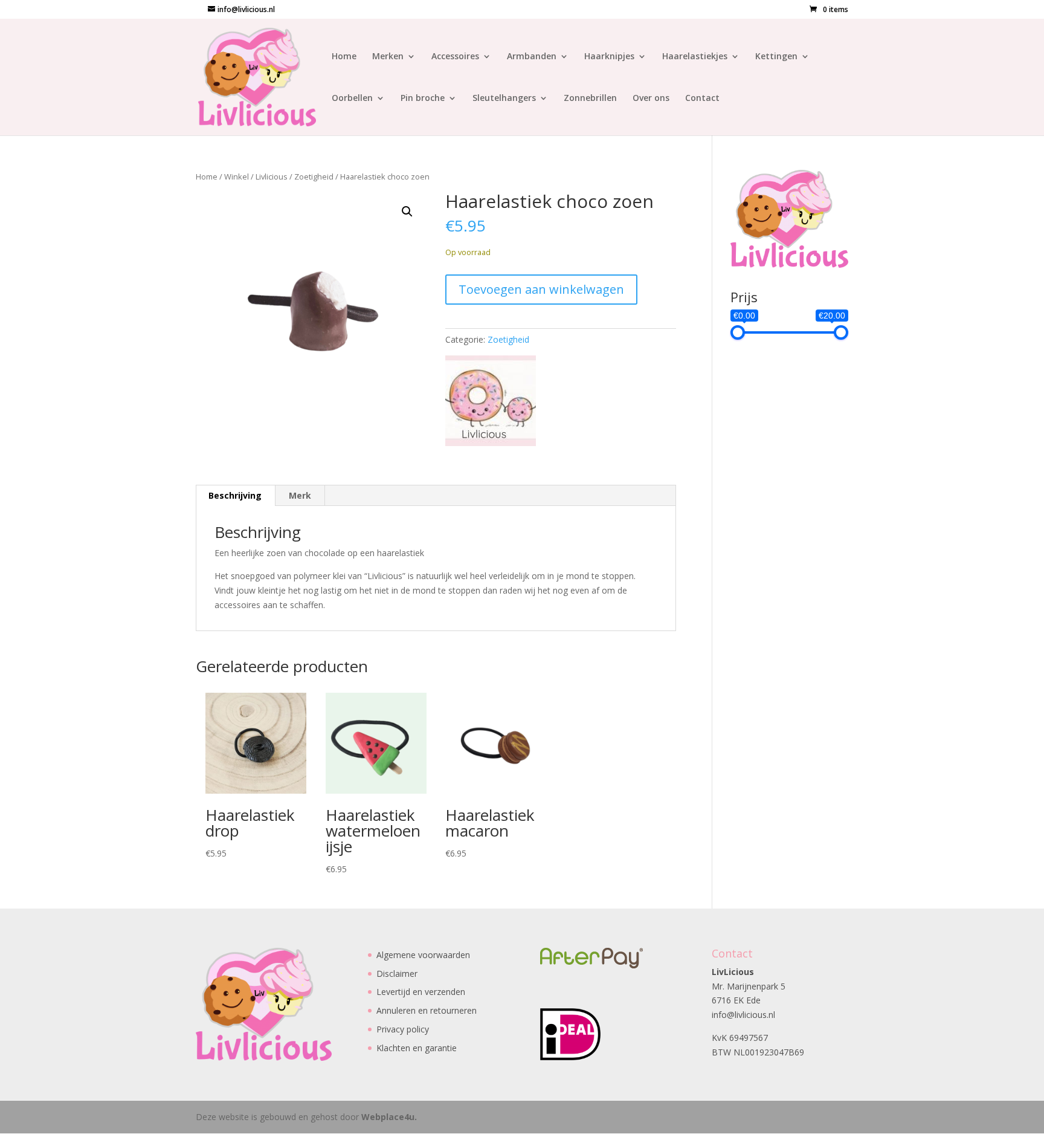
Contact (702, 98)
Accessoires (455, 57)
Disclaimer (396, 973)
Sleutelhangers (504, 98)
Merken (388, 57)
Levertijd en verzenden (420, 991)
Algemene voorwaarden (423, 955)
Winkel (236, 176)
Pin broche (423, 98)
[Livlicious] (490, 402)
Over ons (651, 98)
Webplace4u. (389, 1117)
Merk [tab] (300, 495)
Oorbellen (352, 98)
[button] (407, 211)
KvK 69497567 (740, 1037)
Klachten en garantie (416, 1048)
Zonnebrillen (590, 98)
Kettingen (776, 57)
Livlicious (272, 176)
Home (344, 57)
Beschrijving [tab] (235, 495)
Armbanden (531, 57)
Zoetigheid (314, 176)
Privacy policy (402, 1029)
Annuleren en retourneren (426, 1010)
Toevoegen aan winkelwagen (541, 289)
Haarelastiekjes (694, 57)
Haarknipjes (609, 57)
